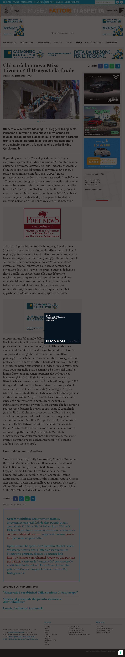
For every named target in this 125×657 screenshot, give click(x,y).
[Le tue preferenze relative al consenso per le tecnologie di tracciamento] (120, 652)
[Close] (81, 313)
